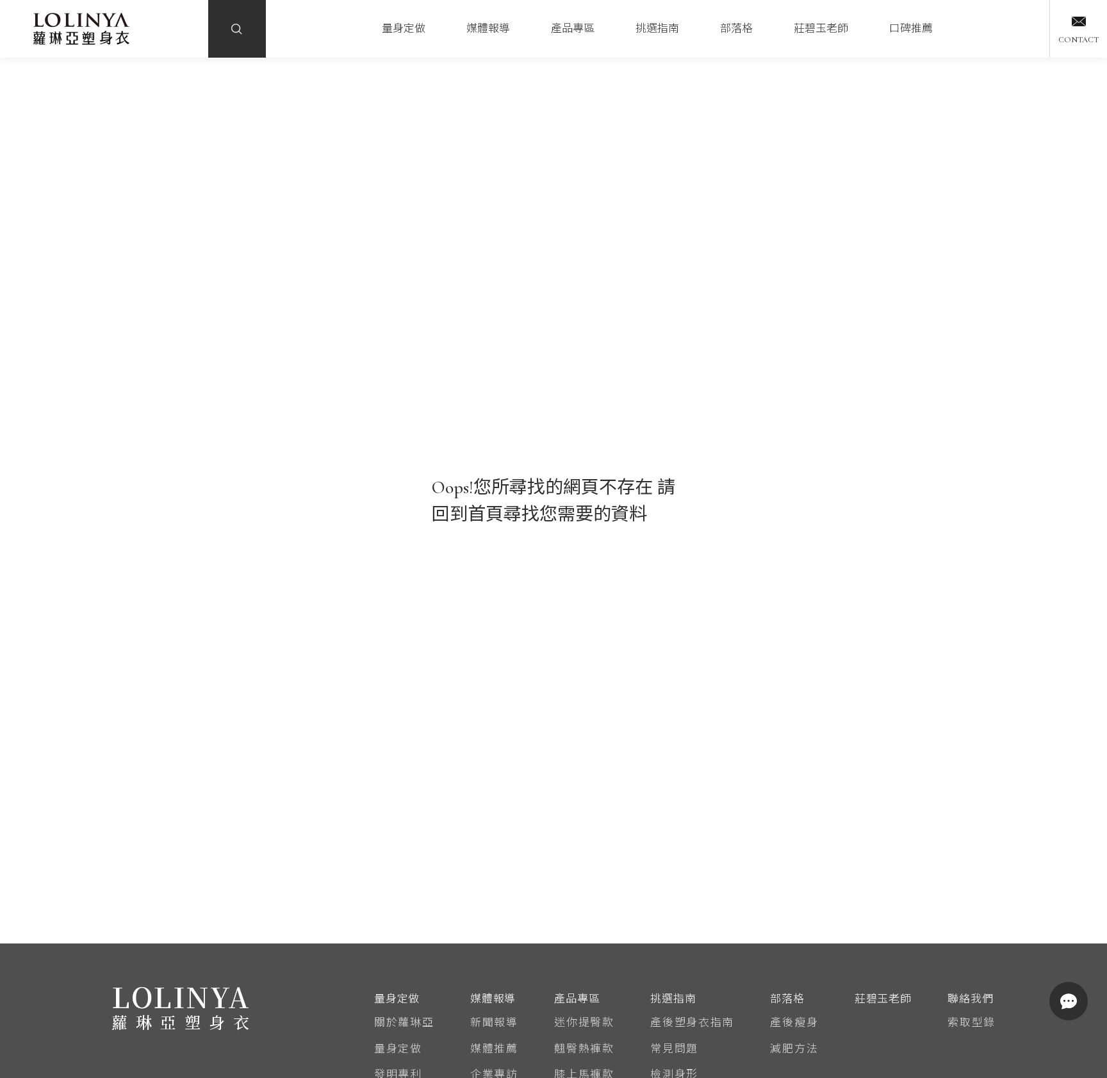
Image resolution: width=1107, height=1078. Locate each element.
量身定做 (403, 28)
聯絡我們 (970, 999)
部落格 (736, 28)
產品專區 (572, 28)
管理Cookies (496, 1051)
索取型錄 (971, 1022)
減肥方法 (794, 1049)
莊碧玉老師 (821, 28)
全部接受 (610, 1051)
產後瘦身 (794, 1022)
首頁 (486, 514)
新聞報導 (494, 1022)
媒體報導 (488, 28)
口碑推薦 (911, 28)
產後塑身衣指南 (692, 1022)
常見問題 (674, 1049)
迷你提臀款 (584, 1022)
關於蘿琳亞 (404, 1022)
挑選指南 (657, 28)
